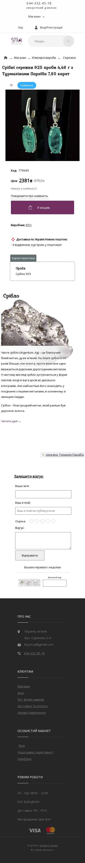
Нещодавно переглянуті (35, 752)
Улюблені (24, 759)
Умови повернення (31, 713)
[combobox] (51, 41)
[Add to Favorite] (12, 85)
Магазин (34, 16)
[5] (53, 521)
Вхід (22, 746)
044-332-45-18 (39, 3)
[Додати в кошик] (43, 207)
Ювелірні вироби (44, 58)
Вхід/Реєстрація (51, 27)
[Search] (68, 41)
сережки (52, 455)
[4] (47, 521)
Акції (20, 693)
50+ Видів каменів (30, 699)
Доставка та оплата (32, 706)
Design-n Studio (49, 845)
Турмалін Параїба (71, 455)
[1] (31, 521)
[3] (42, 521)
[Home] (6, 57)
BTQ (29, 225)
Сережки (69, 58)
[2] (36, 521)
